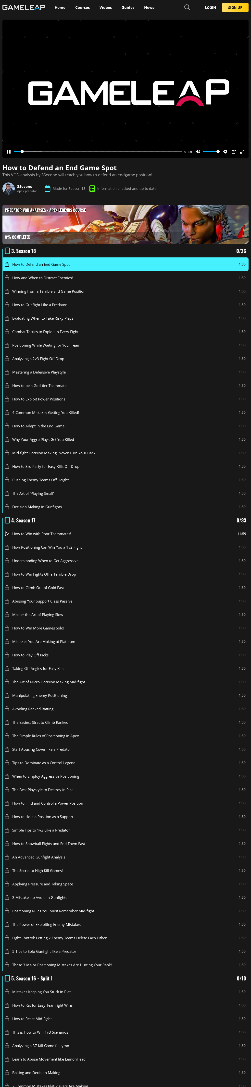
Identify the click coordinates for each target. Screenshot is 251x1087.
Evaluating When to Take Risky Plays (42, 317)
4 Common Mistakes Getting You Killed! (45, 412)
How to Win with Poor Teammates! (41, 533)
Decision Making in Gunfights (37, 506)
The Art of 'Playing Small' (33, 493)
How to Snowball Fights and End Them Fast (48, 843)
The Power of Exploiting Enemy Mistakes (46, 924)
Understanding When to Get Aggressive (45, 560)
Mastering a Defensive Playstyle (39, 371)
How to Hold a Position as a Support (42, 816)
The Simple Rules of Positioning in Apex (45, 735)
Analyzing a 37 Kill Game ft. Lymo (40, 1045)
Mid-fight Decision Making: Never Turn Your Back (53, 452)
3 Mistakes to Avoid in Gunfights (39, 897)
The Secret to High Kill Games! (37, 870)
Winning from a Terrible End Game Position (49, 291)
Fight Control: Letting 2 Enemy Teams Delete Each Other (59, 937)
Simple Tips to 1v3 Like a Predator (41, 829)
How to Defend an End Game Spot (41, 264)
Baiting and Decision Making (36, 1072)
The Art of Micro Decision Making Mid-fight (48, 681)
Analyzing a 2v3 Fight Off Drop (38, 358)
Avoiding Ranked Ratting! (33, 708)
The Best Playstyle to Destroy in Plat (42, 789)
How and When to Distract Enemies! (42, 277)
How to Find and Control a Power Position (47, 802)
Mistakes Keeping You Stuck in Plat (41, 991)
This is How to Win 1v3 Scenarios (40, 1031)
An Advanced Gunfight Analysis (38, 856)
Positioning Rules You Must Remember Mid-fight (53, 910)
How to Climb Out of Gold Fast (38, 587)
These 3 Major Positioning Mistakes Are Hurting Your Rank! (62, 964)
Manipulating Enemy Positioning (39, 695)
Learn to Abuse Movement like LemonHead (49, 1058)
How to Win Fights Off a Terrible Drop (44, 573)
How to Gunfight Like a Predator (39, 304)
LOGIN (210, 7)
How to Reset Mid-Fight (32, 1018)
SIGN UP (235, 7)
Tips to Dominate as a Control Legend (43, 762)
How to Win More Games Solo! (38, 627)
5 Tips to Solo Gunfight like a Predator (44, 951)
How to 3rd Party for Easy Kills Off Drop (45, 466)
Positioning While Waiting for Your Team (46, 344)
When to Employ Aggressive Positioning (45, 775)
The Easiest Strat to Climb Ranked (40, 722)
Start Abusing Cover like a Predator (41, 749)
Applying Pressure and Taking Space (42, 883)
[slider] (98, 151)
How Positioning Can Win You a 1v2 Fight (47, 546)
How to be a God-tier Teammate (39, 385)
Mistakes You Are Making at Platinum (43, 641)
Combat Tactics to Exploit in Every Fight (45, 331)
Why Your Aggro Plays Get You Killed (43, 439)
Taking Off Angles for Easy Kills (38, 668)
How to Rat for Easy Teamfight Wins (42, 1004)
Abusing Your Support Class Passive (42, 600)
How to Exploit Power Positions (38, 398)
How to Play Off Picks (30, 654)
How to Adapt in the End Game (38, 425)
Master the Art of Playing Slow (37, 614)
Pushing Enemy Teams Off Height (40, 479)
